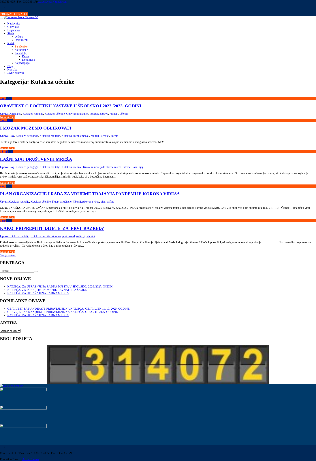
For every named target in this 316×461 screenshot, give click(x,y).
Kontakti (12, 69)
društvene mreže (111, 167)
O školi (19, 36)
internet (127, 167)
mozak (85, 135)
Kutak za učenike (55, 113)
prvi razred (68, 236)
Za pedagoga (22, 62)
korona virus (92, 201)
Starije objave (8, 255)
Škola (10, 33)
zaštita (110, 201)
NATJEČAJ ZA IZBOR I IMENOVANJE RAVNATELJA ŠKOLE (47, 289)
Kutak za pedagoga (27, 135)
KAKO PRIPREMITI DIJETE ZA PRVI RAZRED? (52, 228)
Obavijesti (13, 26)
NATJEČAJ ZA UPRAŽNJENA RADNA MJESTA (38, 293)
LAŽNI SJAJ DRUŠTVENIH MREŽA (36, 159)
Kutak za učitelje (92, 167)
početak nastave (99, 113)
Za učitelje (21, 53)
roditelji (114, 113)
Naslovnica (13, 23)
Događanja (13, 30)
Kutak (10, 43)
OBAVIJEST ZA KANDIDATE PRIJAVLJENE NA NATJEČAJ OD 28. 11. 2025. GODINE (62, 311)
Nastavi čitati (7, 117)
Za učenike (21, 46)
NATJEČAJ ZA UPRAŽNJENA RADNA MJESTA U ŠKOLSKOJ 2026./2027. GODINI (60, 286)
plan (103, 201)
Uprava (4, 113)
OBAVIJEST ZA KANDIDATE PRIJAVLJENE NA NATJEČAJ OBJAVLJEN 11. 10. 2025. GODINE (68, 308)
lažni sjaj (138, 167)
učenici (124, 113)
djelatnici (83, 113)
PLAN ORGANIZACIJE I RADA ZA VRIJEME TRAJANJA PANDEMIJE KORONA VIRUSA (90, 193)
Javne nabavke (15, 72)
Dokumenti (21, 39)
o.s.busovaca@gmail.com (52, 1)
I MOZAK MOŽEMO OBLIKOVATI (35, 128)
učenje (114, 135)
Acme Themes (30, 459)
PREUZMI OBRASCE (14, 14)
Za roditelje (21, 49)
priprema (56, 236)
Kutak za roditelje (33, 113)
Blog (10, 66)
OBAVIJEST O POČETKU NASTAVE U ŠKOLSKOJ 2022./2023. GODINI (70, 106)
